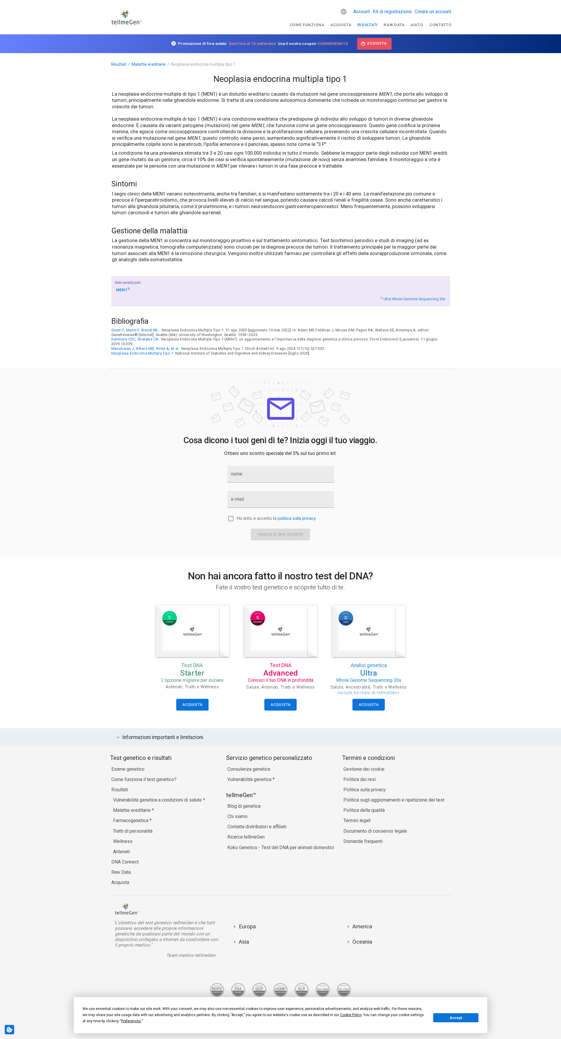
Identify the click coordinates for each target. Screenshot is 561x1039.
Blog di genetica (244, 806)
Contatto (440, 24)
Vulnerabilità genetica (250, 779)
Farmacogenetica (131, 820)
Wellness (122, 841)
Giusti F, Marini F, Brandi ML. (135, 330)
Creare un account (433, 11)
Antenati (121, 851)
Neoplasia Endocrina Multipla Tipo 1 (142, 353)
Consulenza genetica (248, 769)
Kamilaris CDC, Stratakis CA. (135, 339)
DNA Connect (125, 862)
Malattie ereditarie (149, 64)
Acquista (340, 24)
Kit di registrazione (392, 11)
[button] (343, 12)
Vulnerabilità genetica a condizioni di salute (158, 800)
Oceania (362, 942)
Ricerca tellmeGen (246, 837)
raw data (394, 24)
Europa (247, 926)
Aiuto (417, 24)
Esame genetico (128, 769)
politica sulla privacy (297, 518)
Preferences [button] (131, 1021)
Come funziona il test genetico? (144, 779)
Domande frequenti (363, 841)
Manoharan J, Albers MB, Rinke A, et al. (145, 348)
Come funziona (307, 24)
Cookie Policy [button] (351, 1015)
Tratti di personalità (132, 831)
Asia (244, 942)
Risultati (367, 24)
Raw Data (121, 872)
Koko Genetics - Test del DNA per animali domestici (280, 847)
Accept (456, 1018)
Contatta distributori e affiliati (256, 826)
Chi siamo (237, 816)
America (362, 926)
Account (361, 11)
